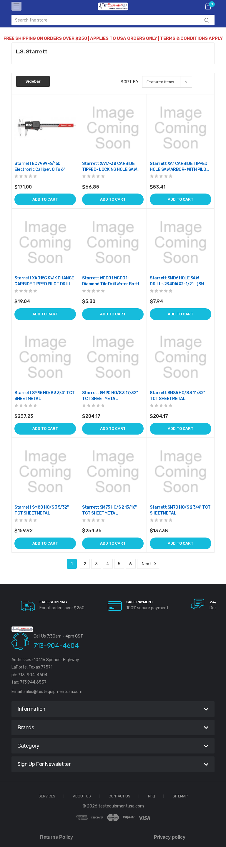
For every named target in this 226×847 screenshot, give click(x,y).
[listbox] (167, 82)
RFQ (151, 796)
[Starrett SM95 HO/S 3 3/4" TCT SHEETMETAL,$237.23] (45, 357)
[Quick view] (71, 127)
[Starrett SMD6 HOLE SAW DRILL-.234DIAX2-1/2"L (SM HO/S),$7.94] (180, 242)
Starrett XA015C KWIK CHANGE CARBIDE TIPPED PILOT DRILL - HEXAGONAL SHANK (44, 281)
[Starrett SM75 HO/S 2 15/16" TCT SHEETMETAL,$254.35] (113, 471)
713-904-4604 (56, 646)
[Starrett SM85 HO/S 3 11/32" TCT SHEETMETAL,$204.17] (180, 357)
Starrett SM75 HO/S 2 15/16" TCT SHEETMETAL (109, 510)
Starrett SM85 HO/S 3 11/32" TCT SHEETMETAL (177, 395)
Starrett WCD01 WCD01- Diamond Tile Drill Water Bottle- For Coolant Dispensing (112, 281)
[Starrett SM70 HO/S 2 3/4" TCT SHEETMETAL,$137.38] (180, 471)
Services (47, 796)
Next (147, 563)
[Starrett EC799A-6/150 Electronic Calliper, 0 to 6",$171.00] (45, 128)
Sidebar (33, 81)
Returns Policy (56, 837)
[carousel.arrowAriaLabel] (28, 606)
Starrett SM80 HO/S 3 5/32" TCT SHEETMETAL (41, 510)
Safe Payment (139, 602)
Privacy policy (169, 837)
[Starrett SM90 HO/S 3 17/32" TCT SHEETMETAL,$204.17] (113, 357)
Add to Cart (45, 199)
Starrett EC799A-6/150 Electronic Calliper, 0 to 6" (39, 166)
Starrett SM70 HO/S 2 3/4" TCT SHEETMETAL (180, 510)
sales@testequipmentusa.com (53, 691)
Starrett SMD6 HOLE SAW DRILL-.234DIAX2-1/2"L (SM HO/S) (177, 281)
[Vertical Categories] (16, 6)
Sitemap (180, 796)
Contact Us (119, 796)
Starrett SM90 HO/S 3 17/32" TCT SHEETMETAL (110, 395)
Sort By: (130, 81)
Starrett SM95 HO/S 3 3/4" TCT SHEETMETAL (44, 395)
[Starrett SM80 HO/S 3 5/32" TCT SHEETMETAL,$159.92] (45, 471)
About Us (82, 796)
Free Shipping (53, 602)
